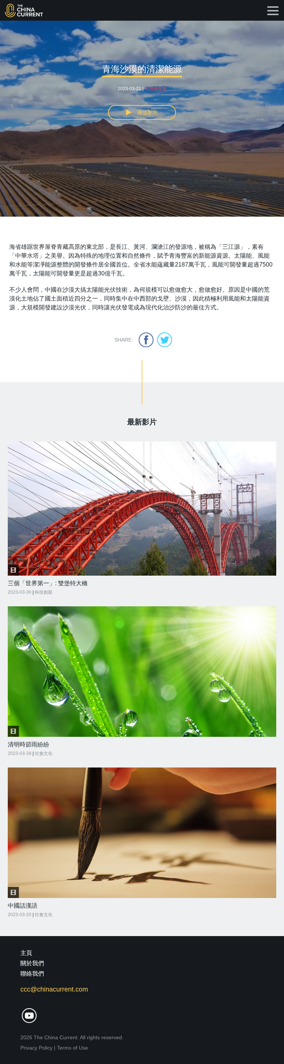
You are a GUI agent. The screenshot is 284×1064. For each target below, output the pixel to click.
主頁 (26, 953)
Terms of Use (72, 1048)
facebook (146, 339)
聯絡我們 (32, 973)
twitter (164, 339)
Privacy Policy (36, 1048)
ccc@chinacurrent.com (54, 989)
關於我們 (32, 963)
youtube (29, 1015)
